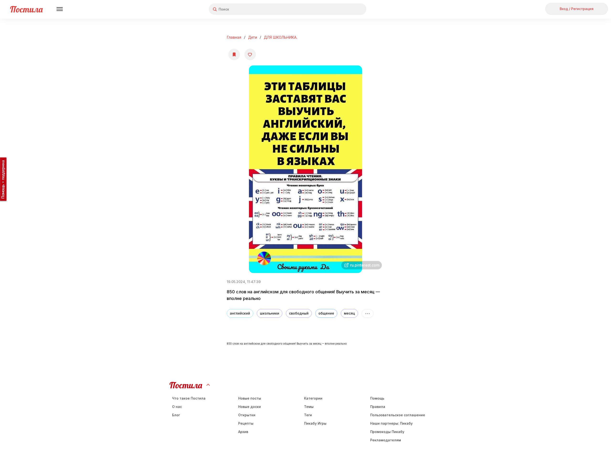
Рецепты (245, 423)
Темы (309, 407)
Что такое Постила (188, 398)
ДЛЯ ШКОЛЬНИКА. (280, 37)
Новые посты (249, 398)
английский (240, 313)
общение (326, 313)
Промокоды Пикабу (387, 432)
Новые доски (249, 407)
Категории (313, 398)
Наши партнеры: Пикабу (391, 423)
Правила (377, 407)
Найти (344, 9)
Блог (176, 415)
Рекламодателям (385, 440)
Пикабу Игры (315, 423)
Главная (234, 37)
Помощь (377, 398)
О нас (177, 407)
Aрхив (243, 432)
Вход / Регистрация (577, 9)
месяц (349, 313)
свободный (299, 313)
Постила (26, 9)
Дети (252, 37)
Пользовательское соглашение (397, 415)
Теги (308, 415)
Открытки (246, 415)
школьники (269, 313)
